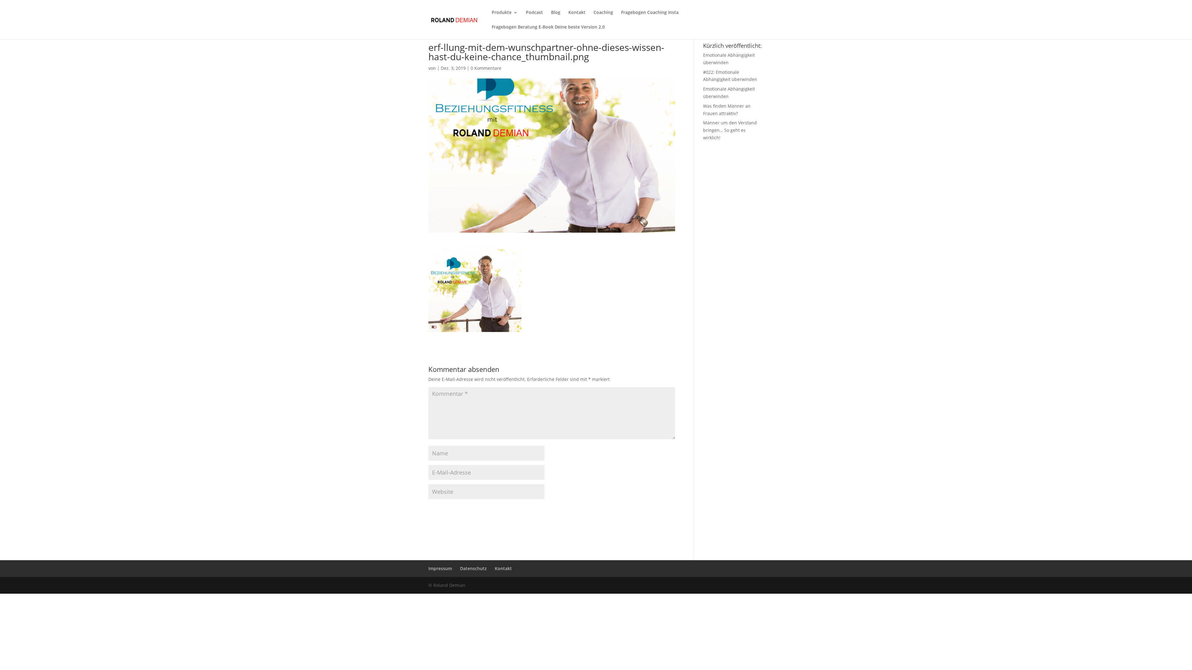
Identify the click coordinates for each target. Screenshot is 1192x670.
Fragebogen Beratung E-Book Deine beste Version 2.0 (548, 27)
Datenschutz (473, 568)
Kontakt (576, 12)
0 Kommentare (486, 68)
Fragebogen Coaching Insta (650, 12)
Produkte (502, 12)
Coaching (603, 12)
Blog (555, 12)
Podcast (534, 12)
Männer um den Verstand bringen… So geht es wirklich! (730, 130)
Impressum (440, 568)
